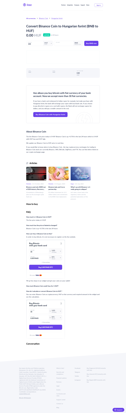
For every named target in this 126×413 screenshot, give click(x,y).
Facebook (77, 368)
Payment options (61, 378)
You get (58, 42)
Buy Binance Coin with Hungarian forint (50, 114)
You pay (30, 42)
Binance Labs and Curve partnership (56, 188)
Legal (57, 386)
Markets (28, 184)
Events (58, 390)
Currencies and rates (60, 395)
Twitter (77, 376)
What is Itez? (60, 368)
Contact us (59, 404)
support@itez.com (24, 394)
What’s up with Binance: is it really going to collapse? (80, 188)
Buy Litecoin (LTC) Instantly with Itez (96, 375)
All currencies (31, 18)
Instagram (78, 380)
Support (83, 5)
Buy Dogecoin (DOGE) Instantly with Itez (96, 369)
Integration (70, 5)
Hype (72, 184)
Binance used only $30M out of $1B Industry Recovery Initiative (36, 188)
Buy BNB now (91, 43)
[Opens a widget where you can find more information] (118, 410)
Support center (60, 400)
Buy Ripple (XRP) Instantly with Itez (96, 381)
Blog (57, 407)
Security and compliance (60, 373)
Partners (63, 5)
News (87, 5)
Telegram (77, 372)
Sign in (99, 5)
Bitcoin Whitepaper (25, 398)
